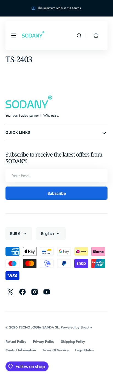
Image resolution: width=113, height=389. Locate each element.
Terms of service (55, 350)
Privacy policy (43, 341)
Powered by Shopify (76, 327)
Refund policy (15, 341)
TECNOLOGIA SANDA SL (39, 327)
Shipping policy (73, 341)
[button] (14, 35)
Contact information (20, 350)
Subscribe (56, 193)
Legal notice (84, 350)
